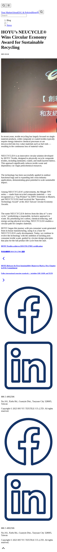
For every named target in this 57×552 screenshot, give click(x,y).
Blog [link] (9, 20)
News (9, 25)
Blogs (34, 12)
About (15, 12)
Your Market (6, 12)
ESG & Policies (25, 12)
